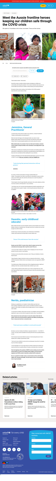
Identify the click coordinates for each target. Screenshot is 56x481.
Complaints (19, 471)
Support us (5, 438)
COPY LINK (32, 70)
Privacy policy (4, 472)
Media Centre (15, 443)
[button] (2, 400)
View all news (50, 378)
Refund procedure (13, 472)
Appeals (4, 441)
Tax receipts (8, 472)
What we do (15, 438)
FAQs (27, 471)
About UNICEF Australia (7, 445)
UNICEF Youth (5, 443)
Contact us (15, 445)
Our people (15, 439)
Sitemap (23, 471)
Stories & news (5, 439)
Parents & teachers (16, 441)
